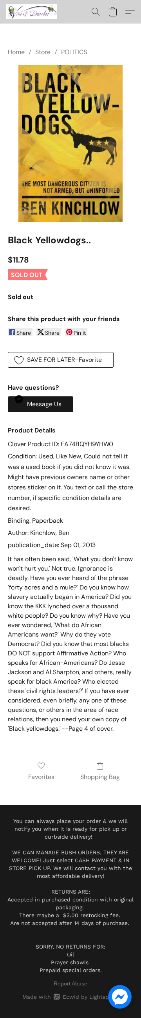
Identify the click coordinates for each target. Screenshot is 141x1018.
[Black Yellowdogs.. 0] (70, 143)
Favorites (41, 777)
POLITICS (74, 52)
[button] (33, 12)
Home (16, 52)
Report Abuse (70, 983)
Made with (70, 997)
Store (43, 52)
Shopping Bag (100, 777)
